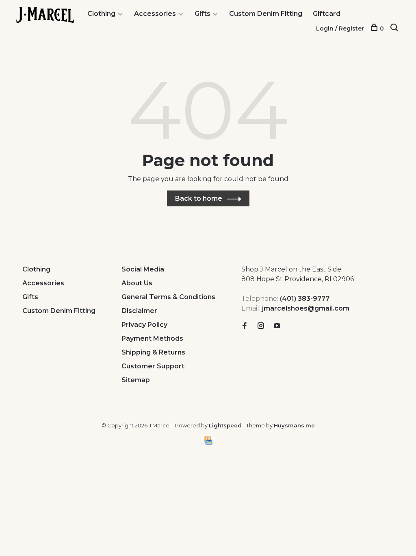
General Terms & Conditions (168, 297)
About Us (136, 283)
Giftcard (326, 14)
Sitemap (135, 380)
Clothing (101, 14)
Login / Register (340, 28)
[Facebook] (244, 326)
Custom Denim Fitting (265, 14)
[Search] (395, 28)
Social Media (142, 269)
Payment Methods (152, 338)
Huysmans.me (294, 425)
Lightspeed (225, 425)
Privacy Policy (144, 324)
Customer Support (152, 366)
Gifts (202, 14)
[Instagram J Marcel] (261, 326)
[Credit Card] (208, 443)
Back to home (198, 198)
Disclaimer (139, 311)
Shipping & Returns (153, 352)
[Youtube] (277, 326)
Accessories (155, 14)
